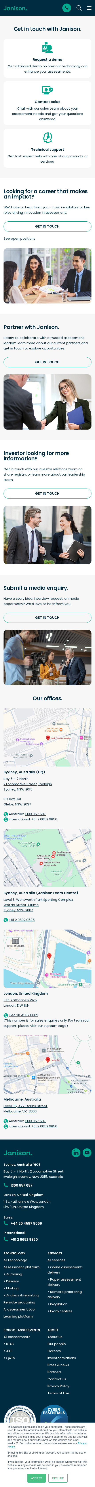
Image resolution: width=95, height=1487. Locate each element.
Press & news (58, 1365)
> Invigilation (57, 1304)
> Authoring (13, 1274)
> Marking (11, 1288)
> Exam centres (60, 1311)
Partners (54, 1372)
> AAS (8, 1351)
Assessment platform (22, 1267)
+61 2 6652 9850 (24, 1239)
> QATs (9, 1358)
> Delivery (11, 1281)
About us (55, 1336)
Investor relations (62, 1358)
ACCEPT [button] (36, 1478)
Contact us (57, 1379)
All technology (15, 1260)
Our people (57, 1344)
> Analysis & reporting (21, 1295)
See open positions (19, 238)
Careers (54, 1351)
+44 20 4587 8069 (26, 1223)
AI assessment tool (19, 1309)
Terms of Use (58, 1393)
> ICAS (9, 1344)
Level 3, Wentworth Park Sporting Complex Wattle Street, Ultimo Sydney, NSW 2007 (38, 904)
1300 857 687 (21, 1185)
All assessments (17, 1336)
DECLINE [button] (58, 1478)
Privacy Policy (58, 1386)
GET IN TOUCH (47, 226)
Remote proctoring (19, 1302)
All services (56, 1260)
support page (55, 1025)
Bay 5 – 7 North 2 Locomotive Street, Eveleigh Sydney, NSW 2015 (28, 784)
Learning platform (18, 1316)
